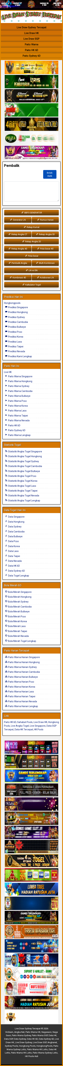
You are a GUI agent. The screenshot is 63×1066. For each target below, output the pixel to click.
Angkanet (52, 1042)
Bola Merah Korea (17, 621)
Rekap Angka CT (19, 234)
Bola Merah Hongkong (19, 596)
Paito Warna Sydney (18, 386)
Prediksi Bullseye (17, 327)
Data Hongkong (16, 521)
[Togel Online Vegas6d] (31, 804)
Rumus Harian (47, 220)
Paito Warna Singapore (20, 376)
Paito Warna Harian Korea (21, 686)
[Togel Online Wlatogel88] (31, 846)
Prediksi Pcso (15, 332)
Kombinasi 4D (19, 277)
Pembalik (11, 166)
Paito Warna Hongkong (20, 381)
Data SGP (8, 1039)
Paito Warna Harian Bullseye (23, 677)
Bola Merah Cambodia (20, 606)
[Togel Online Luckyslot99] (31, 903)
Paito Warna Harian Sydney (22, 667)
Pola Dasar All (46, 248)
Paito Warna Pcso (17, 401)
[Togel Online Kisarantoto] (31, 124)
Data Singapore (16, 516)
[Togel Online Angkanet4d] (31, 974)
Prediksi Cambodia (18, 322)
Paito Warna (31, 44)
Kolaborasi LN (46, 277)
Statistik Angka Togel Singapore (25, 451)
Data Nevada (15, 561)
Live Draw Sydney (23, 1042)
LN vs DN (32, 270)
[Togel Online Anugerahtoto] (31, 946)
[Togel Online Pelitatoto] (31, 138)
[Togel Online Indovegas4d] (31, 1017)
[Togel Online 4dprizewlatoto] (31, 861)
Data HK (53, 1035)
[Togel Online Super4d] (31, 96)
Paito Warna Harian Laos (21, 691)
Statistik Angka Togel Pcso (22, 476)
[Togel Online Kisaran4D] (31, 110)
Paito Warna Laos (17, 410)
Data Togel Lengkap (18, 575)
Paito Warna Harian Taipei (21, 696)
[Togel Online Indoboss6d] (31, 761)
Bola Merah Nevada (18, 636)
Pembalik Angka (19, 263)
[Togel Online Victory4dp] (31, 776)
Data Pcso (13, 541)
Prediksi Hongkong (18, 312)
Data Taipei (14, 556)
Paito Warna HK (33, 1032)
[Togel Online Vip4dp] (31, 917)
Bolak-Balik (50, 174)
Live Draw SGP (31, 38)
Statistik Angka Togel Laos (22, 486)
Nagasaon (46, 1032)
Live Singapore (38, 725)
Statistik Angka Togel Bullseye (24, 471)
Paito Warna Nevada (19, 420)
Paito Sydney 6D (31, 55)
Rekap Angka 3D (46, 234)
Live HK (8, 372)
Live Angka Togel (20, 725)
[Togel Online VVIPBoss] (31, 67)
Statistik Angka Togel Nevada (23, 495)
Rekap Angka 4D (19, 248)
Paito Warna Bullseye (19, 396)
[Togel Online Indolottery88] (31, 960)
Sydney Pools (11, 1046)
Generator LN (19, 220)
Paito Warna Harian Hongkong (24, 662)
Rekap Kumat (32, 227)
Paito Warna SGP (40, 1035)
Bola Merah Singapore (20, 592)
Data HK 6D (14, 565)
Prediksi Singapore (18, 307)
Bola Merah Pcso (17, 616)
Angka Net (19, 1032)
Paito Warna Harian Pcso (21, 681)
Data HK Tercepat (24, 729)
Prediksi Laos (15, 341)
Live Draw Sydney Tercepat (31, 27)
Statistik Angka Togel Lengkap (24, 500)
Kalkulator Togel (33, 284)
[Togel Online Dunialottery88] (31, 932)
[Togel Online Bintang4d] (31, 832)
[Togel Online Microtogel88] (31, 747)
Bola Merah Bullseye (19, 611)
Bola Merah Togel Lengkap (22, 641)
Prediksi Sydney (16, 317)
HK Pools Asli (31, 1056)
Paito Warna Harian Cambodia (24, 672)
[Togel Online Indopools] (31, 988)
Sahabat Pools (25, 722)
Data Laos (13, 551)
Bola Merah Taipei (17, 631)
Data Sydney (15, 526)
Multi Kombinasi (46, 263)
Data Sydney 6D (16, 570)
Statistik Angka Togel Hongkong (25, 456)
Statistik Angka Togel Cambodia (25, 466)
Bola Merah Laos (17, 626)
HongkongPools (44, 1046)
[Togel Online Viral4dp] (31, 152)
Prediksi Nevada (16, 351)
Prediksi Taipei (15, 346)
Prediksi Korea (15, 336)
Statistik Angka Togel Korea (22, 481)
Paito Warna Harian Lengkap (23, 706)
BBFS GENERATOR (33, 212)
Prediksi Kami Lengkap (20, 356)
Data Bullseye (15, 536)
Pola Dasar (33, 256)
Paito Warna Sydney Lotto (45, 1052)
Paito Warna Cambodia (20, 391)
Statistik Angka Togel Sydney (23, 461)
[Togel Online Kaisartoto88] (31, 875)
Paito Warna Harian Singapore (24, 657)
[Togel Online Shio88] (31, 1002)
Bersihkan (13, 173)
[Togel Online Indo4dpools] (31, 889)
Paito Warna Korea (18, 405)
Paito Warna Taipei (18, 415)
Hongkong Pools (27, 1046)
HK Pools (38, 729)
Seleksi (31, 173)
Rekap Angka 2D (33, 241)
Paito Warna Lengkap (19, 435)
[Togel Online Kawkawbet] (31, 790)
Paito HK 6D (31, 50)
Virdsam (9, 1032)
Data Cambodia (16, 531)
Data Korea (14, 546)
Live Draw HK (31, 33)
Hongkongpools (12, 303)
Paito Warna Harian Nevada (22, 701)
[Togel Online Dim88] (31, 81)
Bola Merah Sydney (18, 601)
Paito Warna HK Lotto (37, 1049)
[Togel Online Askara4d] (31, 818)
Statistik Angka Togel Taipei (22, 490)
